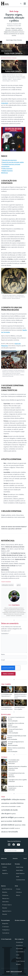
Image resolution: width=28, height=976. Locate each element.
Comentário (5, 633)
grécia (18, 585)
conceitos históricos (17, 803)
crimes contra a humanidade (8, 806)
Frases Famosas (20, 961)
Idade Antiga (14, 11)
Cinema (18, 889)
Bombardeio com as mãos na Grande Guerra (15, 787)
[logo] (6, 3)
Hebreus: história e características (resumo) (16, 748)
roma (23, 825)
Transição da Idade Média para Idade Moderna (16, 736)
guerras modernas (19, 817)
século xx (4, 832)
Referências (4, 173)
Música (18, 895)
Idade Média (19, 870)
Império (4, 870)
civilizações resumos (7, 585)
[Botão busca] (20, 3)
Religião (18, 964)
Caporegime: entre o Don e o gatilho (17, 779)
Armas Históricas (7, 889)
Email (25, 858)
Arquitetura (19, 945)
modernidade (17, 821)
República (5, 873)
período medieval (7, 825)
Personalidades (5, 920)
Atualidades (19, 948)
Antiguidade (4, 103)
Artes (16, 885)
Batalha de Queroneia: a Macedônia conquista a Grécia (17, 767)
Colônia (4, 867)
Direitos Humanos (20, 920)
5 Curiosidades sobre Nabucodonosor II (13, 760)
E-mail (3, 660)
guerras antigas (7, 817)
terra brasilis (13, 832)
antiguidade (6, 799)
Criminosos (5, 926)
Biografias (5, 923)
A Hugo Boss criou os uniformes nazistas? (16, 724)
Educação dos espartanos (9, 160)
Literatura (19, 892)
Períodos (19, 40)
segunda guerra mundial (7, 828)
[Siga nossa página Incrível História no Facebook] (14, 844)
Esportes (18, 958)
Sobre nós (4, 858)
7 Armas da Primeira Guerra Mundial (15, 730)
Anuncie (15, 858)
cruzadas (18, 806)
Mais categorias (19, 939)
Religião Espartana (7, 170)
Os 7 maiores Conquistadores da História (16, 718)
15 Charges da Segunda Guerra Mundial (16, 742)
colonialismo (5, 803)
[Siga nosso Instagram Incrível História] (9, 844)
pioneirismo (18, 825)
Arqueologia (19, 942)
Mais (15, 40)
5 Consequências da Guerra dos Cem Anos (16, 774)
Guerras (3, 885)
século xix (17, 828)
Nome (3, 654)
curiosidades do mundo (9, 810)
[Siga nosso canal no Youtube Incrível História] (18, 844)
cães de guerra (6, 813)
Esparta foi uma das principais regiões (13, 162)
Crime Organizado (6, 939)
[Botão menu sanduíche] (25, 3)
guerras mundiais (6, 821)
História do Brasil (6, 864)
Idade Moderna (20, 873)
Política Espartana (7, 168)
